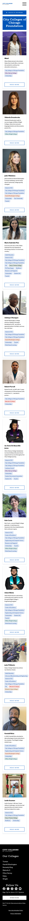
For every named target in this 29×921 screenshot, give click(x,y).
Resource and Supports (11, 270)
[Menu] (24, 4)
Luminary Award (9, 468)
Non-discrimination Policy (16, 910)
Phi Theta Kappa (9, 268)
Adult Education (9, 254)
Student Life (17, 273)
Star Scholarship (18, 198)
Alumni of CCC (9, 187)
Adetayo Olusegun (11, 318)
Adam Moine (9, 593)
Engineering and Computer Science (14, 540)
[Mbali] (8, 4)
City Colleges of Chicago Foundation (14, 70)
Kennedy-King (8, 867)
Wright (5, 879)
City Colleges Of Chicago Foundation (14, 190)
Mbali (7, 58)
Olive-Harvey (7, 873)
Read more (14, 43)
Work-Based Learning (11, 345)
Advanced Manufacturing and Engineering (16, 676)
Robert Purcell (10, 387)
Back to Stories (16, 12)
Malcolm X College (10, 401)
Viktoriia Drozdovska (12, 117)
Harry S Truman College (16, 265)
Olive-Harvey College (11, 73)
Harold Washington (10, 864)
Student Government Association (13, 476)
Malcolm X (6, 870)
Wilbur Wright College (11, 134)
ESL (6, 265)
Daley (5, 876)
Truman (5, 861)
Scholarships (8, 75)
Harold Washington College (12, 195)
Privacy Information (15, 913)
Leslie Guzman (10, 800)
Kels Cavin (8, 520)
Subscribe (14, 898)
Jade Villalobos (10, 176)
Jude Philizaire (10, 665)
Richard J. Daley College (11, 689)
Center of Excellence (10, 535)
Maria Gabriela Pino (12, 243)
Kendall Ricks (9, 733)
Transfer (7, 201)
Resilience (18, 268)
